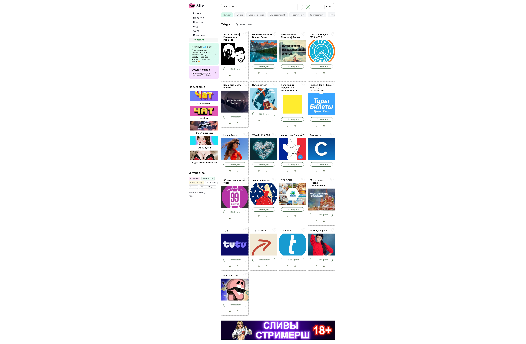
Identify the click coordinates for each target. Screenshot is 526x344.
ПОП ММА (212, 183)
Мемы (194, 187)
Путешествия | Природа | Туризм (291, 36)
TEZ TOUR (286, 180)
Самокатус (316, 135)
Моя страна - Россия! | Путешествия (317, 183)
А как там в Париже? (292, 135)
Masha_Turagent (318, 230)
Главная (197, 13)
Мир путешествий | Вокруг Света (262, 36)
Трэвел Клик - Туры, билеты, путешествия (321, 88)
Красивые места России (232, 86)
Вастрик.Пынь (231, 275)
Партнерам (208, 178)
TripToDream (259, 230)
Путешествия (259, 85)
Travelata (286, 230)
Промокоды (200, 35)
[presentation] (332, 3)
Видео (196, 26)
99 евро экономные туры (234, 181)
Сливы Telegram (208, 187)
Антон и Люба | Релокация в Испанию (231, 37)
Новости (198, 22)
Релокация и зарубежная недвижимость (289, 88)
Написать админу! (197, 193)
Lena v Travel (230, 135)
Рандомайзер (197, 183)
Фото (196, 31)
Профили (198, 17)
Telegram (198, 39)
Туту (225, 230)
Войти (329, 6)
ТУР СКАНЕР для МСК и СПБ (319, 36)
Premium (195, 178)
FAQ (191, 196)
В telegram (235, 69)
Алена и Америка (261, 180)
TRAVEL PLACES (261, 135)
